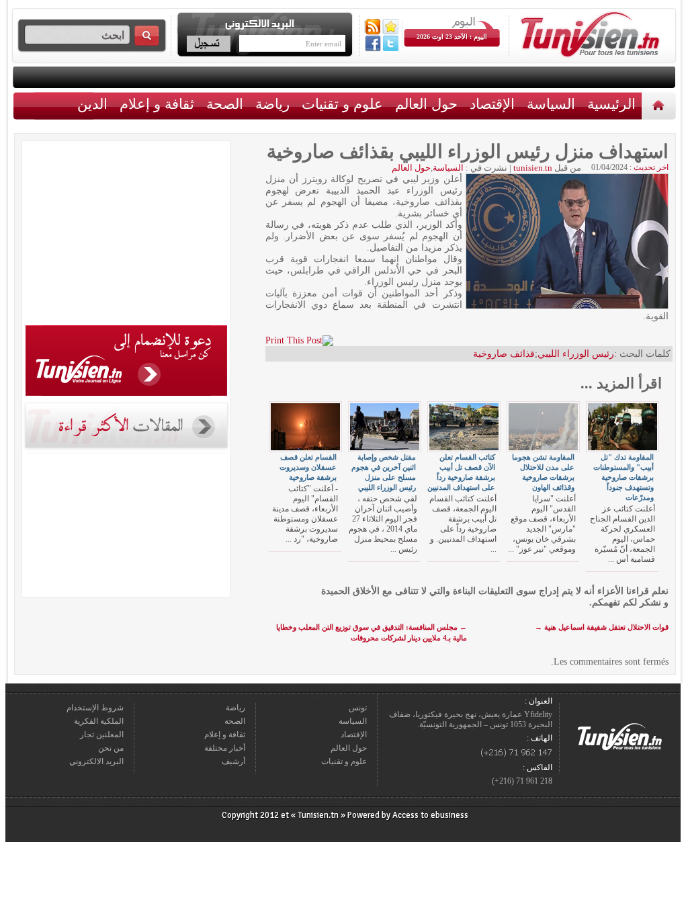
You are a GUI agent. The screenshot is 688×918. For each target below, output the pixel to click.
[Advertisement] (126, 235)
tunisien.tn (532, 168)
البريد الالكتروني (96, 761)
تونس (358, 707)
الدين (92, 104)
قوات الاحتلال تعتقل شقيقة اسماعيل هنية (602, 627)
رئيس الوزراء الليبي (576, 354)
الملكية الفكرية (99, 721)
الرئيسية (660, 105)
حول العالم (426, 104)
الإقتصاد (492, 104)
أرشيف (233, 761)
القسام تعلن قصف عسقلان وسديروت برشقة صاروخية (308, 467)
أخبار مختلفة (224, 748)
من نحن (111, 748)
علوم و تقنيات (342, 104)
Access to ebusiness (430, 815)
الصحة (224, 104)
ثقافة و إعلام (157, 104)
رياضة (272, 104)
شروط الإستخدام (95, 707)
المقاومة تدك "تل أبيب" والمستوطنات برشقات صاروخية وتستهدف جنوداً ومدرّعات (623, 477)
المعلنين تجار (102, 734)
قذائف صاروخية (504, 354)
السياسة (551, 104)
